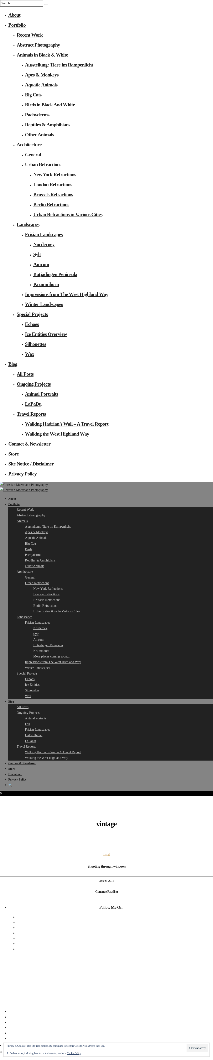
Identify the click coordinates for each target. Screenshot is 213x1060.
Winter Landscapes (44, 304)
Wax (29, 354)
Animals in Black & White (42, 55)
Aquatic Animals (41, 84)
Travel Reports (31, 414)
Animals (22, 521)
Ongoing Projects (34, 384)
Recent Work (30, 35)
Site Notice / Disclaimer (31, 464)
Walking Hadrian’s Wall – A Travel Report (66, 424)
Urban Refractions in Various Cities (67, 214)
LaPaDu (33, 404)
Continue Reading (106, 891)
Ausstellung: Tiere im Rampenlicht (59, 65)
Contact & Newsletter (29, 444)
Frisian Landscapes (44, 234)
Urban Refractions (43, 164)
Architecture (29, 144)
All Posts (25, 374)
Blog (12, 364)
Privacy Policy (22, 473)
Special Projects (32, 314)
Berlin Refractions (51, 204)
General (33, 154)
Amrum (41, 264)
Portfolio (17, 25)
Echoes (32, 324)
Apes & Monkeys (41, 75)
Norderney (43, 244)
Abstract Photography (38, 45)
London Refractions (52, 184)
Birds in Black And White (50, 104)
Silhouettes (35, 344)
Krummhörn (46, 284)
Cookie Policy (74, 1053)
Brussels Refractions (53, 194)
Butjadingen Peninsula (55, 274)
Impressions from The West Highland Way (66, 294)
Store (13, 454)
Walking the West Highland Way (57, 434)
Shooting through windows (107, 866)
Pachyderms (37, 114)
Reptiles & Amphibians (47, 124)
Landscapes (28, 224)
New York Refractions (54, 174)
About (14, 15)
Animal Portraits (41, 394)
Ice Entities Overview (46, 334)
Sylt (37, 254)
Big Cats (33, 94)
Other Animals (39, 134)
